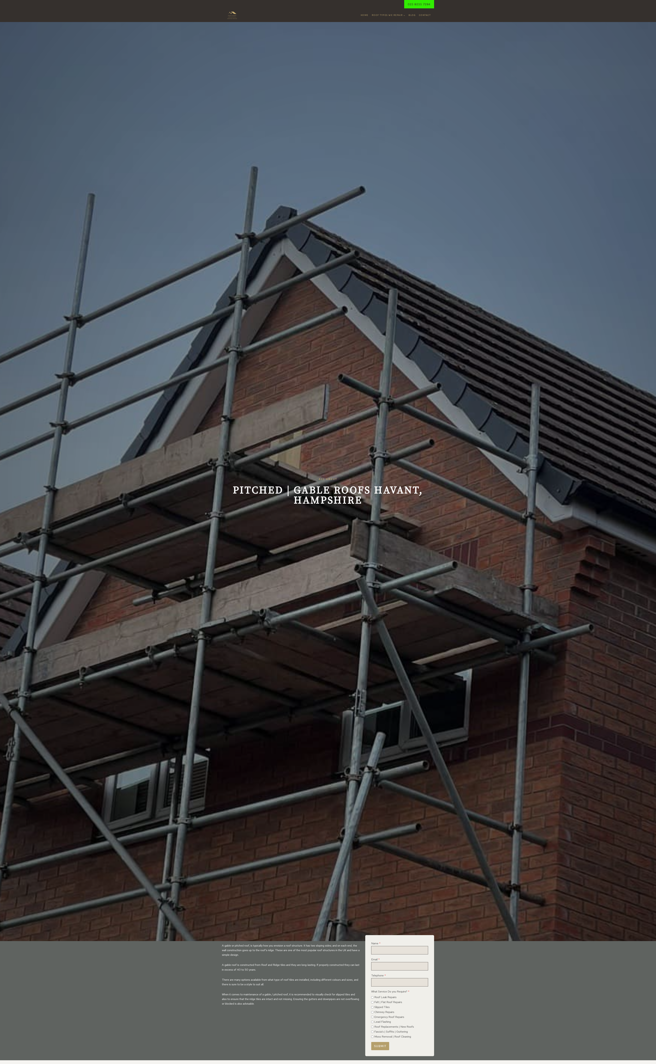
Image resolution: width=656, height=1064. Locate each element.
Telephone (378, 975)
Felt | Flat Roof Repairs (388, 1002)
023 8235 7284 (419, 4)
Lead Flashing (382, 1022)
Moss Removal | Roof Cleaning (392, 1036)
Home (364, 15)
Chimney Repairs (384, 1012)
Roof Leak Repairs (385, 997)
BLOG (411, 15)
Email (375, 959)
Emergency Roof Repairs (389, 1017)
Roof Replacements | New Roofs (394, 1026)
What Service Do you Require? (390, 991)
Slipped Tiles (382, 1007)
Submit (380, 1046)
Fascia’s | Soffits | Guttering (391, 1031)
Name (375, 943)
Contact (425, 15)
